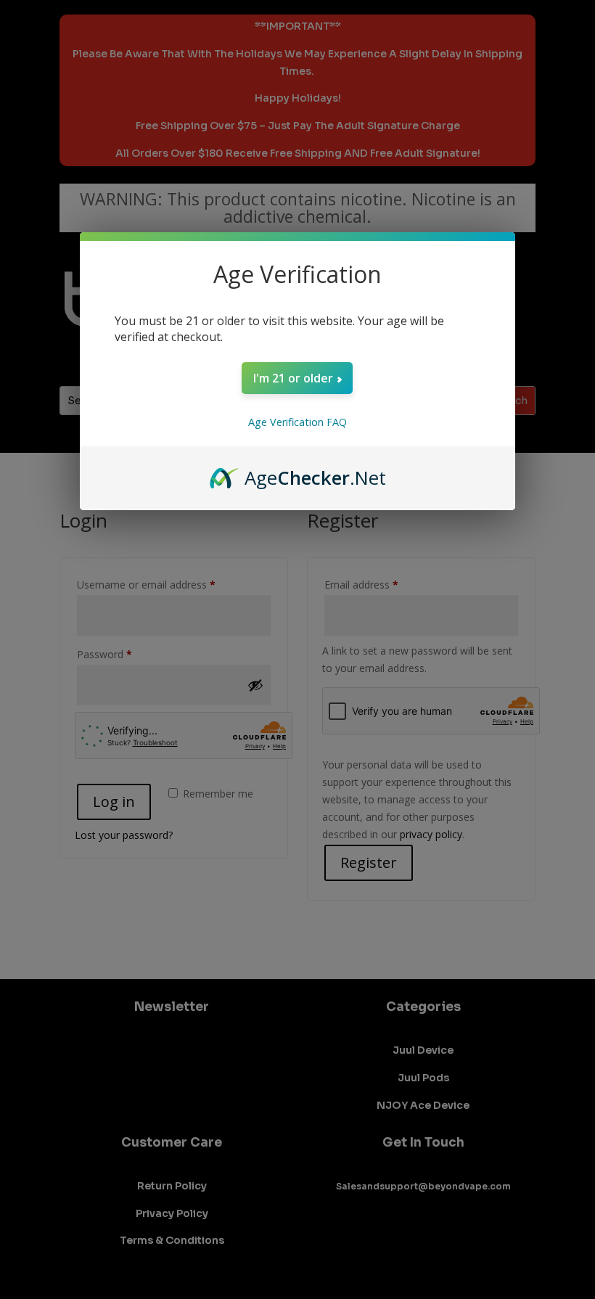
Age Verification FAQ (297, 422)
